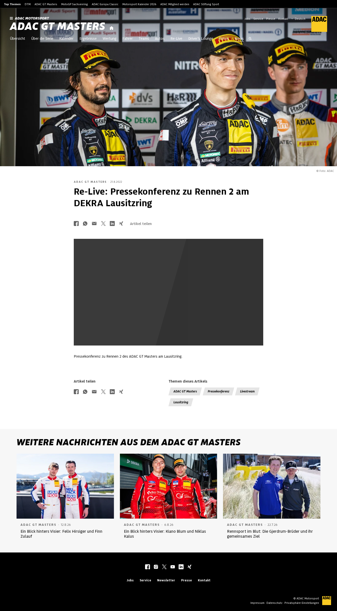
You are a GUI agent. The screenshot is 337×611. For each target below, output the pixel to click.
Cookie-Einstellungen (193, 312)
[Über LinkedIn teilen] (112, 224)
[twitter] (164, 567)
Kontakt (283, 18)
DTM (28, 4)
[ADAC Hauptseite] (316, 24)
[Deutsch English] (298, 18)
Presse (270, 18)
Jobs (247, 18)
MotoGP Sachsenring (74, 4)
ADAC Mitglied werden (174, 4)
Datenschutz (274, 603)
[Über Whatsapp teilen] (85, 224)
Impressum (257, 603)
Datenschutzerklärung (181, 316)
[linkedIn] (181, 567)
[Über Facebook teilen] (76, 224)
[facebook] (147, 567)
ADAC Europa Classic (105, 4)
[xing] (189, 567)
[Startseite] (111, 28)
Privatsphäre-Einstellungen (301, 603)
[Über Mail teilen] (94, 224)
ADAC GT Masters (46, 4)
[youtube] (172, 567)
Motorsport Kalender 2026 (139, 4)
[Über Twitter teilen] (103, 224)
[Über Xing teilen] (121, 224)
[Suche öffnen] (250, 39)
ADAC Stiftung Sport (206, 4)
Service (258, 18)
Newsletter (166, 580)
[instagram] (155, 567)
